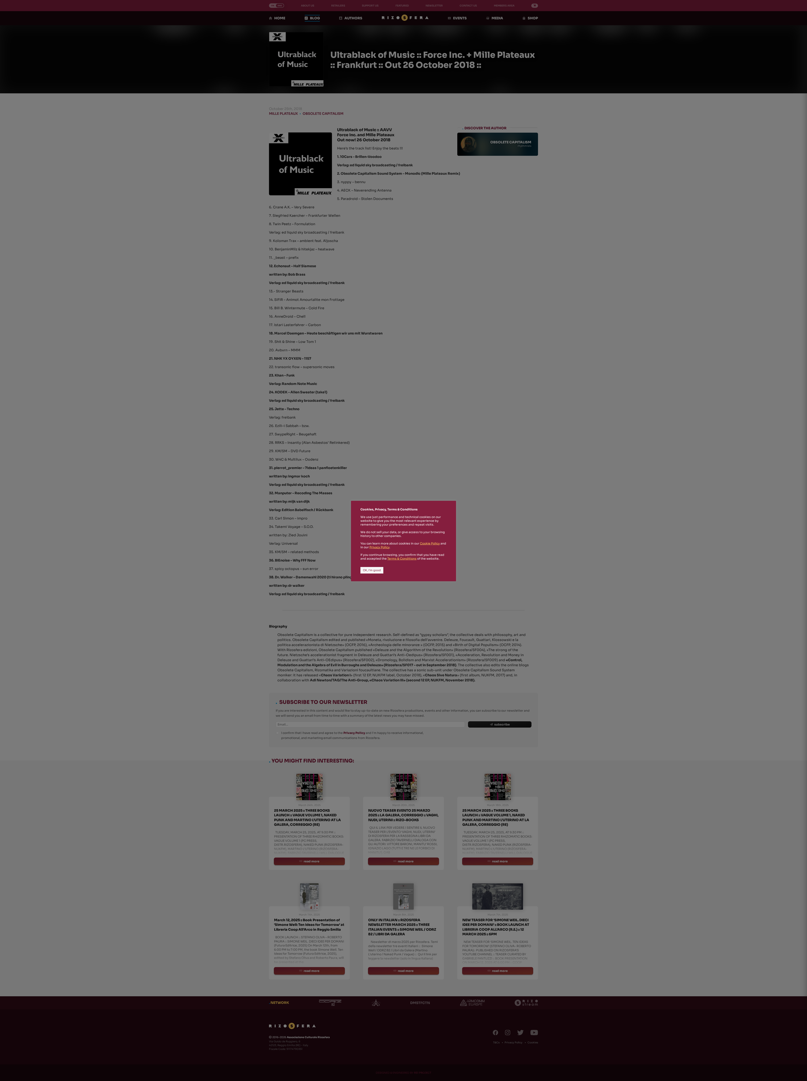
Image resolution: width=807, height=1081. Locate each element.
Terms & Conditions (402, 558)
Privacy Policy (379, 547)
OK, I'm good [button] (372, 570)
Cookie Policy (430, 543)
